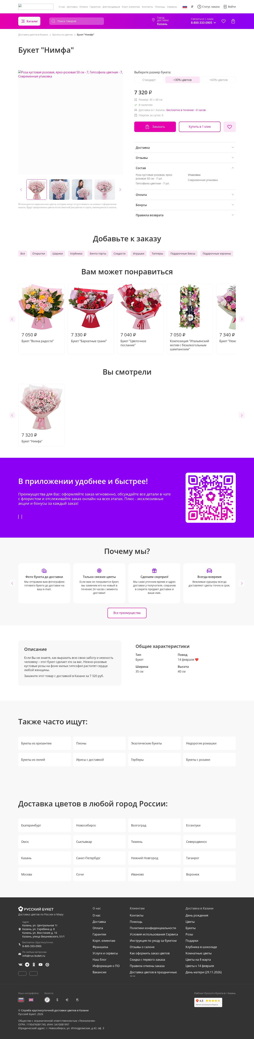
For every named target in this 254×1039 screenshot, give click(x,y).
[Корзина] (233, 21)
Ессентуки (193, 825)
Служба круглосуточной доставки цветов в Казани (55, 1010)
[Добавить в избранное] (230, 127)
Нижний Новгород (144, 858)
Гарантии (95, 6)
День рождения (197, 915)
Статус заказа (211, 6)
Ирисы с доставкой (90, 760)
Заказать (158, 127)
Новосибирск (86, 825)
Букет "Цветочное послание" (133, 339)
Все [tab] (22, 253)
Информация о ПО (106, 966)
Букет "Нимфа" (32, 437)
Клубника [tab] (76, 253)
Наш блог (100, 960)
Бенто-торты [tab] (98, 253)
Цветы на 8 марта (198, 960)
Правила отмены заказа (147, 966)
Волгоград (138, 825)
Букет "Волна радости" (38, 337)
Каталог (32, 21)
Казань (26, 858)
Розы (189, 934)
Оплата (83, 6)
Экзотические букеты (146, 743)
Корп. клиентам (131, 6)
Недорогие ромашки (201, 743)
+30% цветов (182, 80)
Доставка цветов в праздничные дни (153, 974)
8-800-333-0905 (31, 946)
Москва (26, 874)
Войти (232, 6)
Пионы (81, 743)
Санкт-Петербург (88, 858)
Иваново (137, 874)
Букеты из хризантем (36, 743)
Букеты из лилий (33, 760)
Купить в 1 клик (200, 127)
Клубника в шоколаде (201, 947)
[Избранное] (223, 21)
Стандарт (149, 80)
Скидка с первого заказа (147, 960)
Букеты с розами (198, 760)
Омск (25, 842)
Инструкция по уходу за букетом (153, 941)
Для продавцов (111, 6)
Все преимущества (127, 613)
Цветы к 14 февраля (200, 966)
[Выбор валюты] (192, 6)
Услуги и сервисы (105, 953)
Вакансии (99, 972)
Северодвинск (196, 842)
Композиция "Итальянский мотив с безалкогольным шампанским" (189, 341)
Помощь (160, 6)
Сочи (80, 874)
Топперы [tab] (157, 253)
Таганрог (192, 858)
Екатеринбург (31, 825)
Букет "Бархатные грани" (89, 337)
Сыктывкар (84, 842)
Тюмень (136, 842)
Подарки (192, 941)
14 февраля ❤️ (188, 660)
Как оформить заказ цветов (150, 953)
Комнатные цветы (199, 953)
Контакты (147, 6)
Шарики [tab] (57, 253)
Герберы (137, 760)
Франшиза (100, 947)
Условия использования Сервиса (154, 934)
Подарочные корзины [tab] (217, 253)
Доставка (72, 6)
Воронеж (192, 874)
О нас (62, 6)
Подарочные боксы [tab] (183, 253)
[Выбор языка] (185, 6)
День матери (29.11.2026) (204, 972)
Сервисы (172, 6)
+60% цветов (218, 80)
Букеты (191, 928)
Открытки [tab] (38, 253)
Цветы (190, 922)
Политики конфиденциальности (153, 928)
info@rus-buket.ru (33, 956)
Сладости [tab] (120, 253)
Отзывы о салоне (142, 947)
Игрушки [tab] (138, 253)
